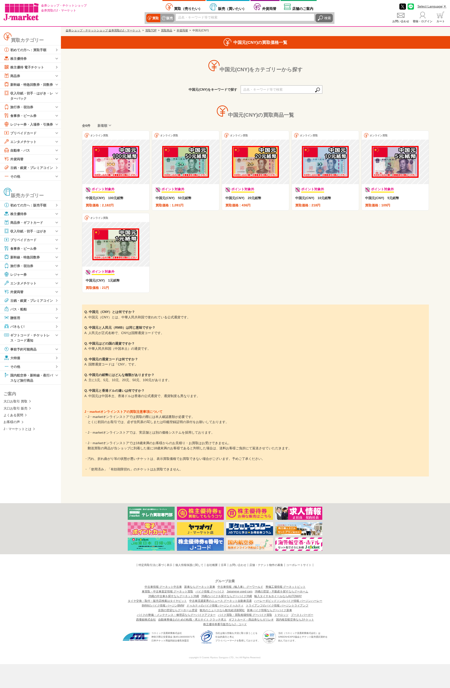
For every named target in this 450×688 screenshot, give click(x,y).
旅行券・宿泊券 (21, 107)
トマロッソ (281, 615)
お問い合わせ (400, 21)
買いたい (232, 8)
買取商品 (166, 30)
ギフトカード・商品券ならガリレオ (251, 619)
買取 (155, 18)
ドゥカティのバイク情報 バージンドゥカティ (215, 605)
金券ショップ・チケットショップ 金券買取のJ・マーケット (103, 30)
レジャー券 (18, 274)
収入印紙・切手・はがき (28, 231)
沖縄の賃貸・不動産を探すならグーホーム (281, 591)
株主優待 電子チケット (27, 67)
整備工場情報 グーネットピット (286, 586)
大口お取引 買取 (15, 401)
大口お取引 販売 (15, 408)
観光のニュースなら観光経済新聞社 (222, 610)
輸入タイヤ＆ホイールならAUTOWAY (278, 596)
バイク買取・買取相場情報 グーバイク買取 (245, 615)
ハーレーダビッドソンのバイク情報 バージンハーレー (288, 600)
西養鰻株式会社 (146, 619)
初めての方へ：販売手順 (28, 205)
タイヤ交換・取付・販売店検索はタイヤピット (157, 600)
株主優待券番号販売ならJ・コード (225, 624)
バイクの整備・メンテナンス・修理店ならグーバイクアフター (176, 615)
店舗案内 (302, 8)
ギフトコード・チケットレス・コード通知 (30, 337)
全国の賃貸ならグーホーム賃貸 (177, 610)
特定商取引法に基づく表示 (155, 565)
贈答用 (15, 318)
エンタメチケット (23, 142)
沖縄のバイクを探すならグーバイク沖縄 (226, 596)
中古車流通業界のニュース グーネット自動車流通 (220, 600)
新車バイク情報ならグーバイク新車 (269, 610)
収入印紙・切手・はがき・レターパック (31, 95)
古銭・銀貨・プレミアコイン (31, 168)
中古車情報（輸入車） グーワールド (240, 586)
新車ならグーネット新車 (199, 586)
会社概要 (212, 565)
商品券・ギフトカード (26, 222)
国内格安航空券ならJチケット (295, 619)
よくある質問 (13, 415)
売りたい (188, 8)
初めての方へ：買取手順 (28, 50)
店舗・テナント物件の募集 (266, 565)
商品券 (15, 76)
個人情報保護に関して (189, 565)
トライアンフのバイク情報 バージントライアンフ (277, 605)
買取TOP (151, 30)
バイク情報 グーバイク (209, 591)
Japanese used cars (239, 591)
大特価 (15, 358)
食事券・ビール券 (23, 116)
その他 (15, 176)
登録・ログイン (422, 21)
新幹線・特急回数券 (25, 257)
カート (440, 21)
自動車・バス (20, 150)
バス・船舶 (18, 309)
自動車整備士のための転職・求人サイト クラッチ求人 (192, 619)
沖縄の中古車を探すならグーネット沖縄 (173, 596)
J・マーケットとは (17, 429)
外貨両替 (269, 8)
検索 (327, 18)
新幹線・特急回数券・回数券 (31, 84)
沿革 (223, 565)
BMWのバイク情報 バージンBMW (163, 605)
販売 (169, 18)
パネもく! (17, 326)
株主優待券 (18, 58)
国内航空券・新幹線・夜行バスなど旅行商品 (31, 377)
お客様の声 (12, 422)
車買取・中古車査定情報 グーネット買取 (167, 591)
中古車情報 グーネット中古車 (163, 586)
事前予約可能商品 (23, 349)
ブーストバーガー (302, 615)
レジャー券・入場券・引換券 (31, 124)
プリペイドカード (23, 133)
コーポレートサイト (298, 565)
